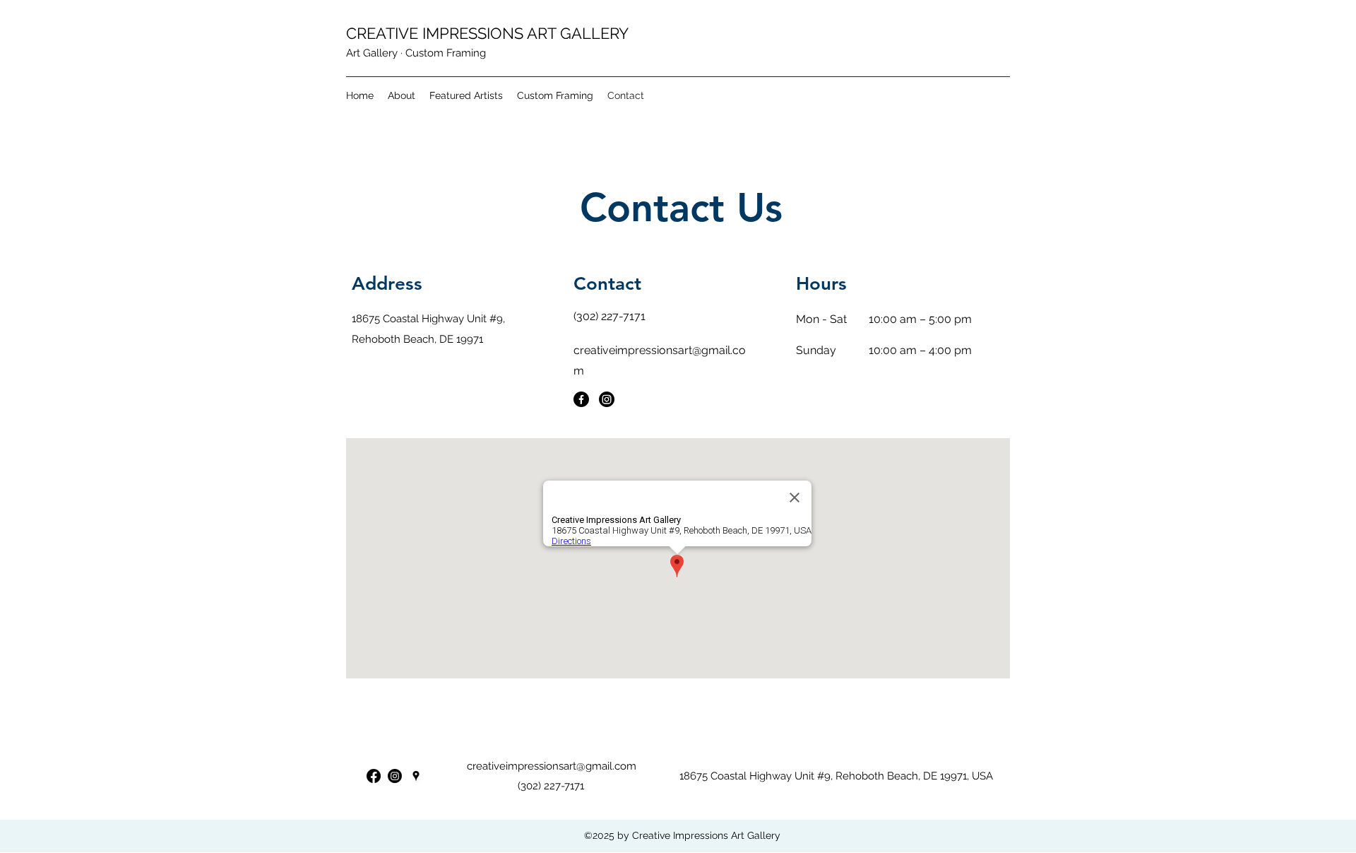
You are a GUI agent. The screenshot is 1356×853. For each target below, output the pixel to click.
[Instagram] (606, 399)
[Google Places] (416, 776)
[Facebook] (581, 399)
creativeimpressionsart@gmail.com (551, 766)
